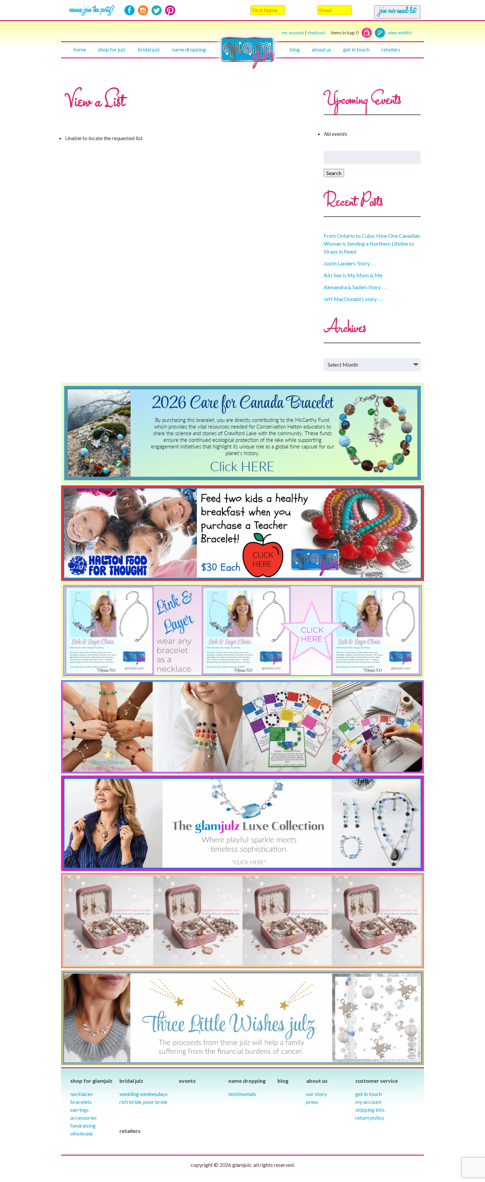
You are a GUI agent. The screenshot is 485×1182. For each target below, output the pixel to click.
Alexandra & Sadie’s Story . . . (355, 287)
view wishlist (400, 32)
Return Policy (369, 1117)
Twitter (156, 10)
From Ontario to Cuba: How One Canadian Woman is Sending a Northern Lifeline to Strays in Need (372, 243)
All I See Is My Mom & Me (353, 275)
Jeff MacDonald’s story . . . (353, 299)
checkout (333, 32)
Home (80, 49)
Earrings (79, 1109)
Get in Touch (368, 1094)
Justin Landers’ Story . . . (350, 263)
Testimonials (242, 1094)
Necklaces (81, 1094)
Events (187, 1080)
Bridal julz (149, 49)
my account (293, 32)
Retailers (390, 49)
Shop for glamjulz (91, 1080)
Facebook (129, 10)
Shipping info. (370, 1109)
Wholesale (81, 1133)
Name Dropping (189, 49)
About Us (321, 49)
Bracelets (81, 1102)
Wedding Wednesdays (143, 1094)
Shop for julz (112, 49)
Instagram (143, 10)
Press (312, 1102)
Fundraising (83, 1125)
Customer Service (376, 1080)
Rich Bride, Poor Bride (143, 1102)
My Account (368, 1102)
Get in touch (356, 49)
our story (316, 1094)
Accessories (83, 1117)
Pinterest (170, 10)
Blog (294, 49)
